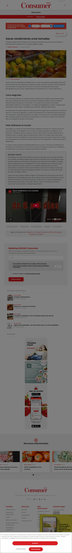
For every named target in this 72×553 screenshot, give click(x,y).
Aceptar (35, 543)
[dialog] (36, 542)
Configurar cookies (21, 548)
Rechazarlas (35, 549)
